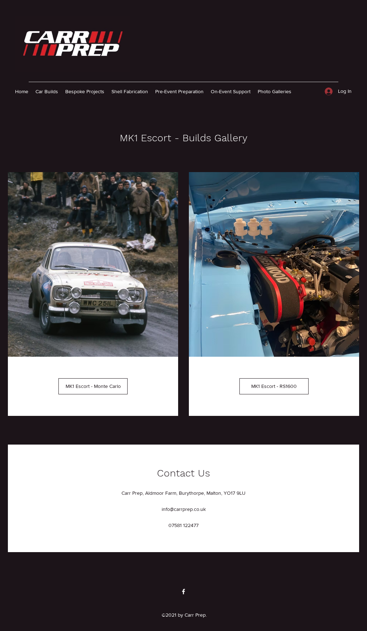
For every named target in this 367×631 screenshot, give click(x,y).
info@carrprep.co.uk (184, 509)
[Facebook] (183, 591)
